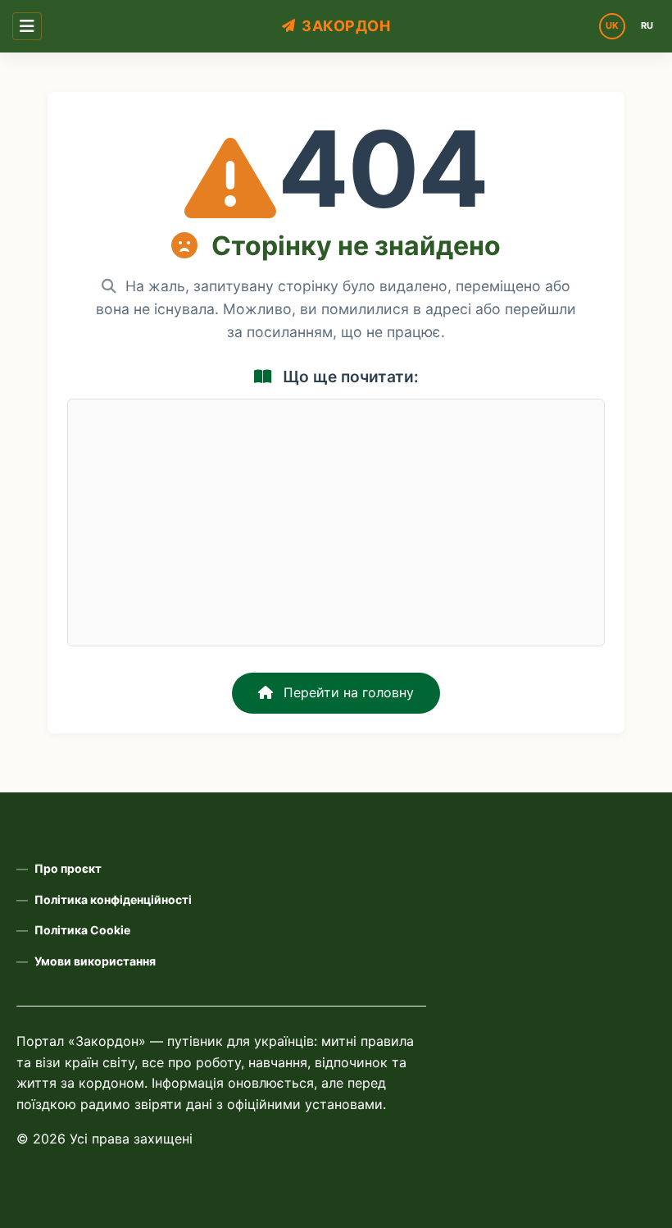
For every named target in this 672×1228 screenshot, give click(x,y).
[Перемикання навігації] (27, 26)
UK (612, 25)
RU (647, 25)
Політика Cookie (82, 930)
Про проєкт (68, 868)
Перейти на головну (346, 692)
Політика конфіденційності (113, 899)
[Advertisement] (336, 522)
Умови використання (95, 961)
